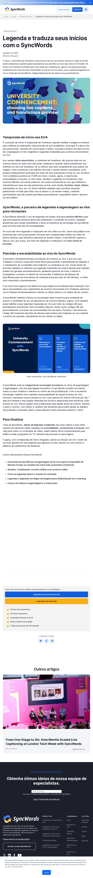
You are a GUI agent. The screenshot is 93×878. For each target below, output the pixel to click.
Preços (84, 827)
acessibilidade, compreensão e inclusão (64, 428)
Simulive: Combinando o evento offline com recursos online (38, 469)
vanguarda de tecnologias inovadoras (44, 385)
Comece (77, 9)
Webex (85, 185)
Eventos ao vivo (71, 853)
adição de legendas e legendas (39, 425)
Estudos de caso (25, 16)
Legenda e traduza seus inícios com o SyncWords (54, 16)
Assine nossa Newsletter (19, 846)
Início (6, 16)
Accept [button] (46, 872)
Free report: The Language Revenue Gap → (67, 2)
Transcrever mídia (49, 840)
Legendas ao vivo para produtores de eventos (51, 835)
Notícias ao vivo (71, 826)
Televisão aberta (70, 833)
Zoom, (60, 185)
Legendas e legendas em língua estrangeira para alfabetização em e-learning (47, 478)
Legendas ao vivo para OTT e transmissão (51, 846)
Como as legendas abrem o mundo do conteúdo (32, 474)
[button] (86, 9)
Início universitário (24, 160)
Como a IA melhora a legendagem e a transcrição (32, 483)
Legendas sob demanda (46, 601)
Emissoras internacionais (72, 839)
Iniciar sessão (63, 9)
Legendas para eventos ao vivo (46, 594)
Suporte (85, 841)
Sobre (84, 831)
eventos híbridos (74, 217)
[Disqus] (46, 530)
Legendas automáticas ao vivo (52, 821)
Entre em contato (85, 821)
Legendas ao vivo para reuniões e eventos (51, 828)
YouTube (68, 185)
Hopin (77, 185)
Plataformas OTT (71, 846)
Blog (14, 16)
